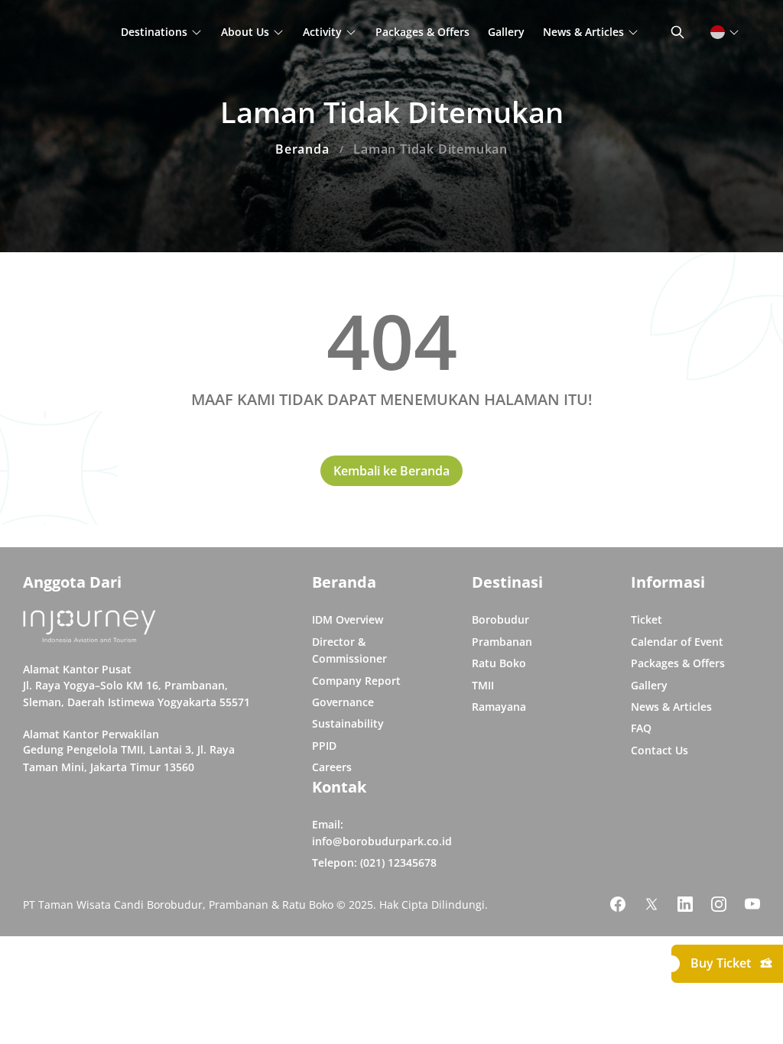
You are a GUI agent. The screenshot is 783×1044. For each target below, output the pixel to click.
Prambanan (502, 641)
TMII (483, 685)
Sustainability (348, 723)
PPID (324, 745)
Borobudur (500, 619)
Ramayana (499, 706)
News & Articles (583, 31)
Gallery (506, 31)
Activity (322, 31)
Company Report (356, 680)
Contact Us (659, 750)
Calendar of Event (677, 641)
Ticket (646, 619)
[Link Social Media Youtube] (752, 904)
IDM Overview (347, 619)
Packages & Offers (422, 31)
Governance (343, 702)
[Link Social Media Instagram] (718, 904)
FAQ (641, 728)
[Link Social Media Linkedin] (685, 904)
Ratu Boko (499, 663)
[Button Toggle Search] (677, 32)
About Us (245, 31)
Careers (332, 767)
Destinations (154, 31)
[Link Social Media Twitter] (651, 904)
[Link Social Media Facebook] (617, 904)
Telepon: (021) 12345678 (374, 862)
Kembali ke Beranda (391, 470)
